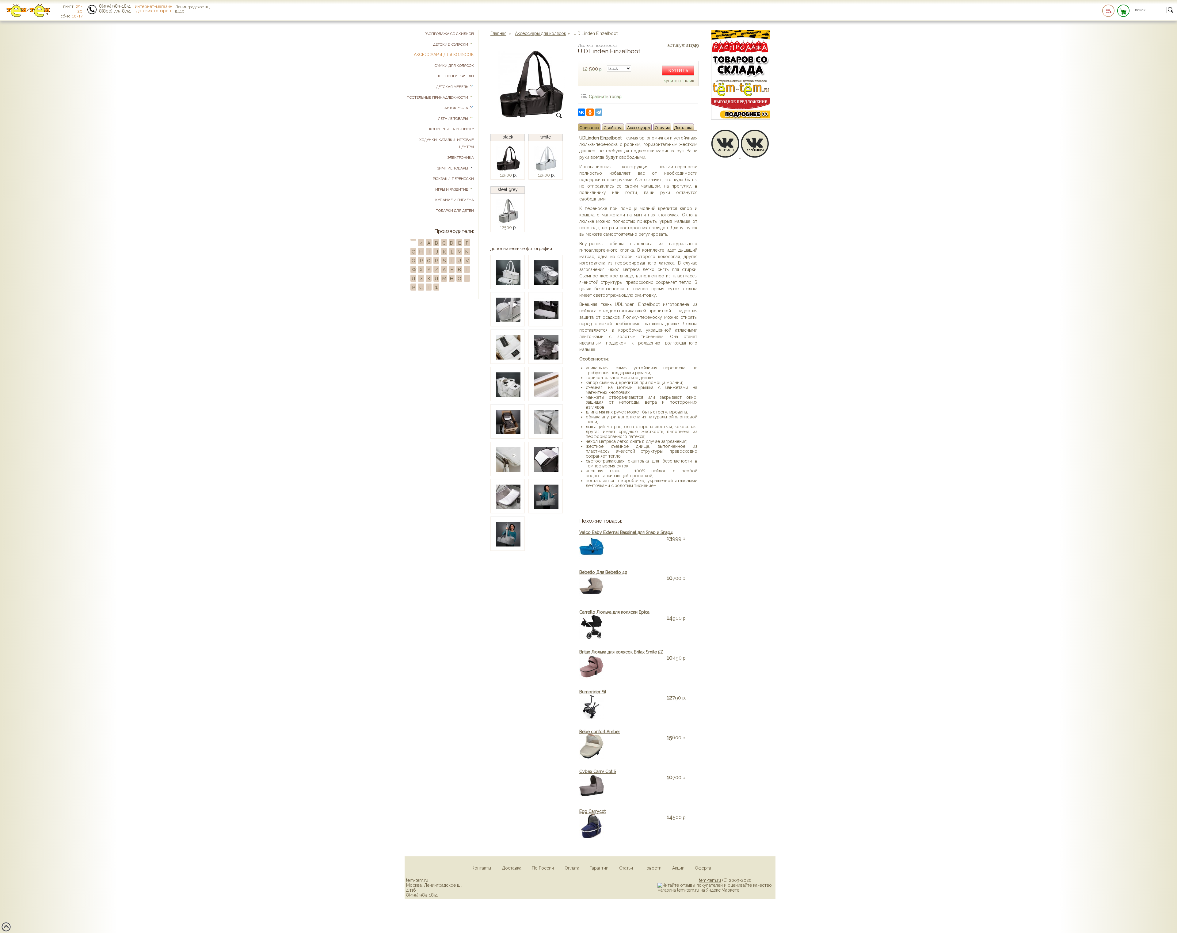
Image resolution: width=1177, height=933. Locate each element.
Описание (589, 127)
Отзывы (662, 127)
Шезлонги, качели (456, 76)
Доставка (683, 127)
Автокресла (456, 108)
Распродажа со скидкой (449, 34)
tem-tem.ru (710, 880)
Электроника (460, 157)
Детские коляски (451, 44)
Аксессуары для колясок (540, 33)
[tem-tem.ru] (28, 15)
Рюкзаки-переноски (453, 179)
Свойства (613, 127)
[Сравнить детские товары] (1108, 11)
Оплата (572, 868)
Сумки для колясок (454, 65)
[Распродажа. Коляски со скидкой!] (740, 118)
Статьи (626, 868)
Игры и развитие (452, 189)
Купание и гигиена (454, 200)
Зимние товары (453, 168)
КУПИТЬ (678, 70)
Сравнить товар (605, 96)
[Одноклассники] (590, 112)
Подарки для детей (455, 210)
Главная (498, 33)
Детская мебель (452, 87)
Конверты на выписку (451, 129)
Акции (678, 868)
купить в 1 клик (679, 81)
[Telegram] (598, 112)
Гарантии (599, 868)
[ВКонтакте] (581, 112)
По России (543, 868)
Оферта (703, 868)
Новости (652, 868)
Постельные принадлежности (438, 97)
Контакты (481, 868)
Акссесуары (638, 127)
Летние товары (453, 118)
